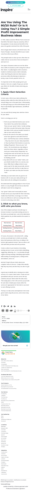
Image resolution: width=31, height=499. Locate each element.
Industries (4, 450)
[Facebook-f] (1, 306)
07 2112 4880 (16, 5)
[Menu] (29, 10)
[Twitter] (8, 306)
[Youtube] (11, 306)
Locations (4, 424)
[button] (7, 11)
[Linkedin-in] (14, 306)
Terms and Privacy (5, 484)
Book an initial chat (16, 2)
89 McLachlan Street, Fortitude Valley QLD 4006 (15, 322)
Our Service (4, 392)
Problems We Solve (6, 374)
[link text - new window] (8, 352)
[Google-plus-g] (5, 306)
